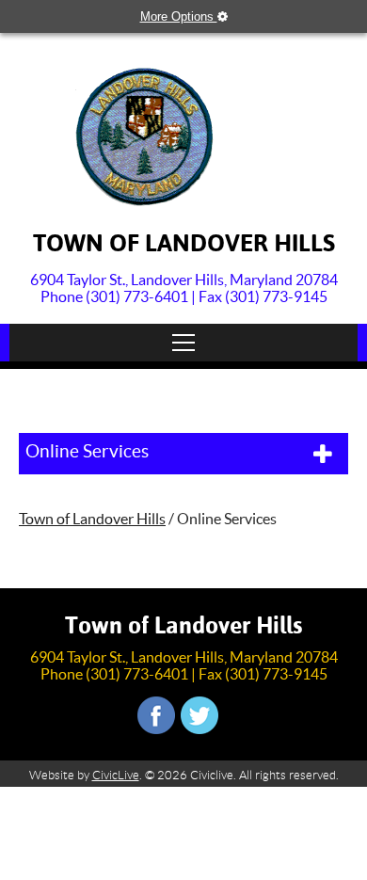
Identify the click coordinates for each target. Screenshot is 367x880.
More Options (178, 16)
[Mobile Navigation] (183, 342)
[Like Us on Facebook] (156, 715)
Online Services (87, 451)
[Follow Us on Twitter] (199, 715)
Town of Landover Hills (92, 518)
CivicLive (115, 775)
